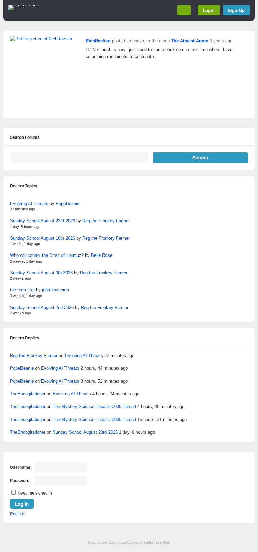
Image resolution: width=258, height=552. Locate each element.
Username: (21, 467)
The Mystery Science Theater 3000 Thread (94, 406)
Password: (20, 481)
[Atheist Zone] (23, 5)
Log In (22, 504)
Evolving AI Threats (29, 203)
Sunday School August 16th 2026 (42, 238)
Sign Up (236, 10)
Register (18, 514)
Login (209, 10)
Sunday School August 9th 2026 (41, 272)
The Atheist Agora (189, 40)
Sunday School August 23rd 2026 (42, 220)
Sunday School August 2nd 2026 (42, 307)
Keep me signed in (35, 493)
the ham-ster (22, 289)
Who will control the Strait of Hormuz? (47, 255)
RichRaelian (98, 40)
